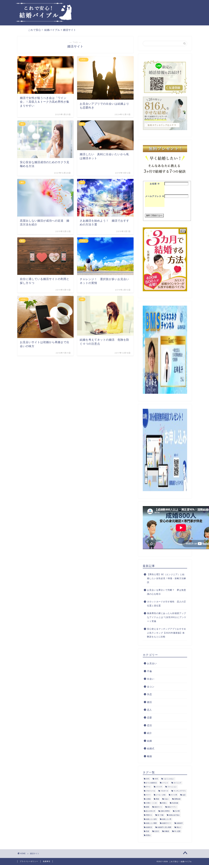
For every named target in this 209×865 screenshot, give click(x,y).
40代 (156, 779)
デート (148, 787)
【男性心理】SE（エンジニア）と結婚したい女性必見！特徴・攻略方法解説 (166, 578)
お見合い (152, 663)
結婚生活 (149, 827)
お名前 (155, 184)
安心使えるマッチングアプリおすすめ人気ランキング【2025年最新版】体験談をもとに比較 (166, 633)
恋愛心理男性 (165, 811)
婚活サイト (158, 807)
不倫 (149, 671)
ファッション (172, 787)
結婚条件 (180, 823)
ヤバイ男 (174, 795)
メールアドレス (154, 196)
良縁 (147, 831)
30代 (147, 779)
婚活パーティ (172, 807)
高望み (148, 835)
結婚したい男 (166, 819)
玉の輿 (177, 811)
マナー (148, 795)
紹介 (149, 733)
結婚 (149, 741)
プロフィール (150, 791)
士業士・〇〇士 (151, 803)
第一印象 (160, 815)
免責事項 (46, 861)
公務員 (148, 799)
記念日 (156, 831)
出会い (150, 679)
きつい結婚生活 (151, 783)
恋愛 (149, 717)
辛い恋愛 (177, 831)
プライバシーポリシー (29, 861)
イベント (165, 783)
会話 (183, 795)
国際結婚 (177, 799)
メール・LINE (161, 795)
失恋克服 (175, 803)
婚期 (147, 807)
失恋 (149, 694)
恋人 (149, 709)
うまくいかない (168, 779)
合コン (150, 686)
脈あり (179, 827)
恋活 (149, 725)
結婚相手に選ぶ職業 (164, 827)
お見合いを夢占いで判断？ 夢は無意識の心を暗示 (166, 592)
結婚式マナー (166, 823)
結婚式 (150, 748)
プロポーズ (164, 791)
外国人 (164, 803)
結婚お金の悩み (174, 815)
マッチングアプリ (180, 791)
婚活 (149, 702)
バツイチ (159, 787)
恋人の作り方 (150, 811)
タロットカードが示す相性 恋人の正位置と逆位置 (166, 604)
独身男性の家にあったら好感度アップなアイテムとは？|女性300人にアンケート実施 (166, 617)
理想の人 (149, 815)
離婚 (149, 756)
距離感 (166, 831)
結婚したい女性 (151, 819)
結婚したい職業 (151, 823)
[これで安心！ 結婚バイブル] (44, 21)
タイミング (177, 783)
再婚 (157, 799)
